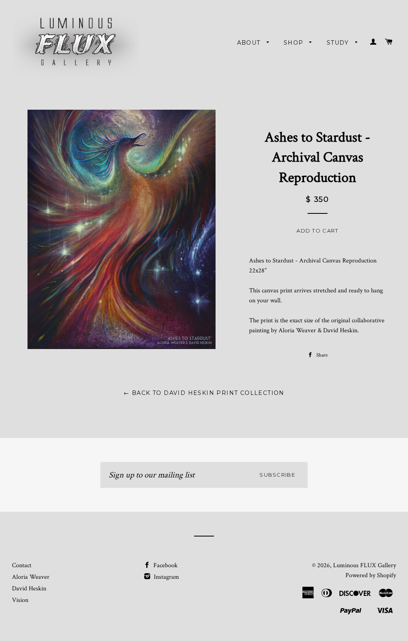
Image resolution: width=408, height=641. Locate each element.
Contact (21, 565)
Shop (295, 42)
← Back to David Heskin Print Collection (204, 392)
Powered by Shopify (370, 575)
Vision (20, 600)
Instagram (165, 577)
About (250, 42)
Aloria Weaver (30, 577)
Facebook (165, 565)
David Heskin (29, 588)
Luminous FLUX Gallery (364, 565)
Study (339, 42)
